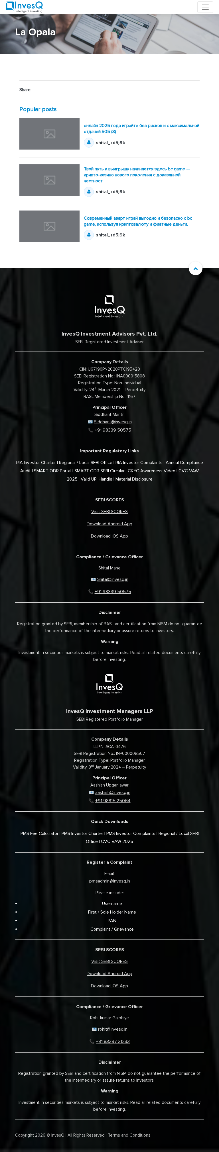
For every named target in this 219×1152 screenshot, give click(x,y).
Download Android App (109, 524)
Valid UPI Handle (96, 479)
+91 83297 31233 (113, 1041)
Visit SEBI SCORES (109, 511)
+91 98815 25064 (113, 801)
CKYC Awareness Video (151, 471)
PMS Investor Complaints (130, 833)
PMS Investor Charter (82, 833)
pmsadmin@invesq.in (109, 881)
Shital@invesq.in (112, 579)
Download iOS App (109, 536)
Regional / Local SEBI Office (85, 462)
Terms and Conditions (129, 1135)
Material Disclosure (134, 479)
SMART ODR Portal (52, 471)
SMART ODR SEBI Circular (99, 471)
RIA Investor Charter (36, 462)
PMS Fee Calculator (39, 833)
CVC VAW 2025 (117, 841)
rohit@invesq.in (112, 1029)
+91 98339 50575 (113, 430)
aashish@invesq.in (112, 792)
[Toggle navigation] (205, 7)
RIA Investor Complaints (139, 462)
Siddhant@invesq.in (113, 422)
